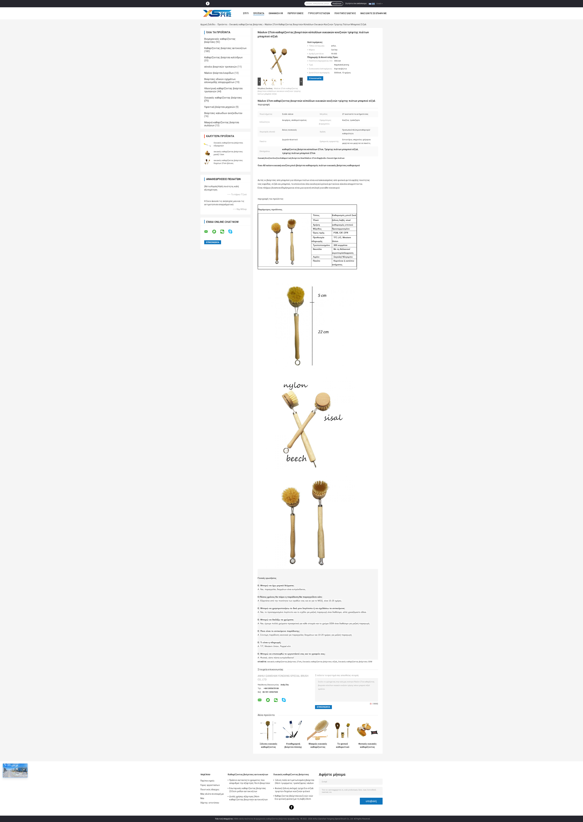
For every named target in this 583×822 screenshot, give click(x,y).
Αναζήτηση (336, 4)
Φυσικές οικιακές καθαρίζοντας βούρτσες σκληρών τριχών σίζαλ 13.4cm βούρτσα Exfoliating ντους (367, 745)
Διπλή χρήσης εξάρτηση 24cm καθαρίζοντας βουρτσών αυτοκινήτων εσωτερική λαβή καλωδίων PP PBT (248, 798)
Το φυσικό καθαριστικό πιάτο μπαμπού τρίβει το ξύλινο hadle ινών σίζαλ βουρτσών (342, 745)
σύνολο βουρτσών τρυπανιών (220, 66)
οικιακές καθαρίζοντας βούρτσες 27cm (284, 662)
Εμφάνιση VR (276, 13)
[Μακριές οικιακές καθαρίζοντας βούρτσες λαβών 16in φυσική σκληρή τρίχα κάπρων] (318, 730)
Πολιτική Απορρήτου (224, 819)
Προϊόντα (258, 13)
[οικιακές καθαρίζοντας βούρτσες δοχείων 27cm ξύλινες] (207, 161)
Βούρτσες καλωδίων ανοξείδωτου (223, 113)
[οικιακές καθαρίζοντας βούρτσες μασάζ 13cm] (207, 153)
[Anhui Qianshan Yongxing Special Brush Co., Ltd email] (208, 232)
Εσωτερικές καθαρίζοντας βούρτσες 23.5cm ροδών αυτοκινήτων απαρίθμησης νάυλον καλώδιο (247, 790)
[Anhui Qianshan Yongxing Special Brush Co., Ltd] (217, 13)
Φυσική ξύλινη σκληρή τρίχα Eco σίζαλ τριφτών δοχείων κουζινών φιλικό (294, 790)
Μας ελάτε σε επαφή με (373, 13)
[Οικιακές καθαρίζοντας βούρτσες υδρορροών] (207, 144)
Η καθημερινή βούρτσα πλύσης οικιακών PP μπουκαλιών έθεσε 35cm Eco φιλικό (293, 745)
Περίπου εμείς (295, 13)
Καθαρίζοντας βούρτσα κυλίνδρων (223, 57)
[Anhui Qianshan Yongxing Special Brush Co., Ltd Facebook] (207, 4)
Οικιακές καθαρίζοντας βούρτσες (246, 24)
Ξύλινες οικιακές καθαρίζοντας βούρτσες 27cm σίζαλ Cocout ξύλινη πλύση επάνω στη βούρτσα (268, 745)
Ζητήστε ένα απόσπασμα (356, 3)
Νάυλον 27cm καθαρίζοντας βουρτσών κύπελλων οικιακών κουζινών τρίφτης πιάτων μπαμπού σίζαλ (279, 91)
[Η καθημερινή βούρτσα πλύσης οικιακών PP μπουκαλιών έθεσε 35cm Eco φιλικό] (293, 730)
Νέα (202, 798)
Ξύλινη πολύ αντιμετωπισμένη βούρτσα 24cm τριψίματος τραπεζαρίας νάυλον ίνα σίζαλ (294, 782)
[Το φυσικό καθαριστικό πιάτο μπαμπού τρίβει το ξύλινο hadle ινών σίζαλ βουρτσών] (342, 730)
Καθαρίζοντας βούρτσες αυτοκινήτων (225, 48)
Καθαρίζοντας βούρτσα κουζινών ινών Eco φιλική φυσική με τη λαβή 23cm (294, 797)
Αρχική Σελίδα (207, 24)
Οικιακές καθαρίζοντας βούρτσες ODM (355, 662)
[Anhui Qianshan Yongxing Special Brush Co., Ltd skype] (232, 232)
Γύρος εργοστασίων (319, 13)
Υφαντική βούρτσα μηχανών (219, 107)
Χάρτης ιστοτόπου (209, 803)
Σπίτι (246, 13)
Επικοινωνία (315, 78)
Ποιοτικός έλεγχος (345, 13)
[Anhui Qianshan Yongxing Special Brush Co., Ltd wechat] (224, 232)
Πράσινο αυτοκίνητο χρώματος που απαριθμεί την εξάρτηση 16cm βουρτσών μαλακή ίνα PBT (249, 782)
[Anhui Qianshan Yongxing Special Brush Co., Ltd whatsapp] (216, 232)
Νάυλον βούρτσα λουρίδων (219, 72)
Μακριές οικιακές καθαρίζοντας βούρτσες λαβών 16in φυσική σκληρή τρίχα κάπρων (318, 745)
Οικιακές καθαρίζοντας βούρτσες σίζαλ (319, 662)
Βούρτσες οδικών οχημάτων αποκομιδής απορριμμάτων (220, 81)
